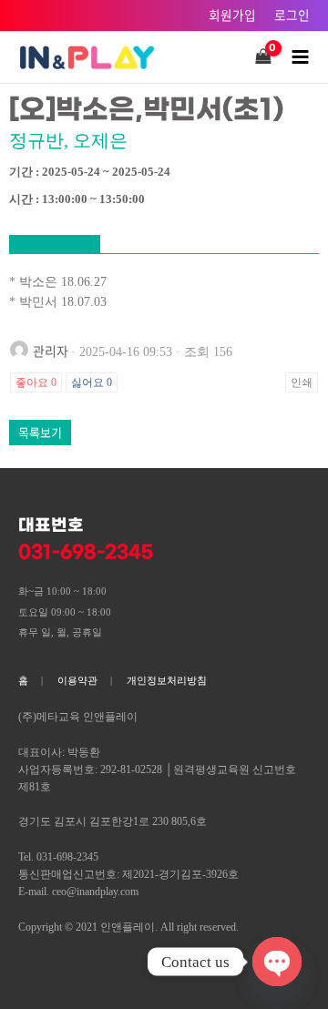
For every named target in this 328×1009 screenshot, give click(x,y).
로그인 (292, 14)
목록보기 (40, 432)
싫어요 (91, 382)
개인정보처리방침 (167, 680)
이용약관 (77, 680)
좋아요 (35, 382)
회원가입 (232, 14)
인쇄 (302, 382)
